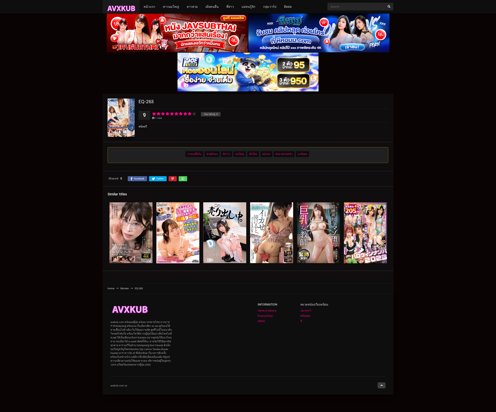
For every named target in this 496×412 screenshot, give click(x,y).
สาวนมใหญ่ (171, 7)
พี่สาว (230, 7)
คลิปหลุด (305, 315)
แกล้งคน (302, 154)
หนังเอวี (143, 126)
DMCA (261, 321)
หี (301, 321)
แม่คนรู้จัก (248, 7)
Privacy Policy (265, 315)
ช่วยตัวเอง (212, 154)
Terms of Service (267, 310)
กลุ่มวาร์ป (269, 7)
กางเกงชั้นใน (194, 154)
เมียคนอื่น (212, 7)
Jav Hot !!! (305, 310)
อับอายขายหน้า (284, 154)
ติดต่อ (288, 7)
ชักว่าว (226, 154)
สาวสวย (192, 7)
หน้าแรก (149, 7)
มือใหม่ (253, 154)
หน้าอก (266, 154)
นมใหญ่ (239, 154)
